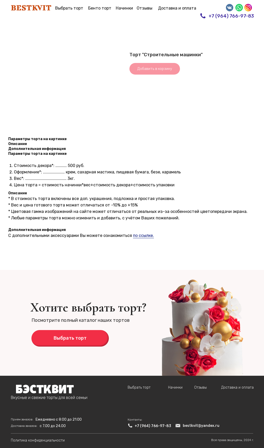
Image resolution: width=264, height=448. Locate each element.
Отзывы (144, 8)
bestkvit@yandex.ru (201, 425)
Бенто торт (99, 8)
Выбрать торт (69, 8)
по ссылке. (143, 235)
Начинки (124, 8)
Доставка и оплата (177, 8)
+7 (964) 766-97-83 (231, 16)
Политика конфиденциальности (38, 440)
